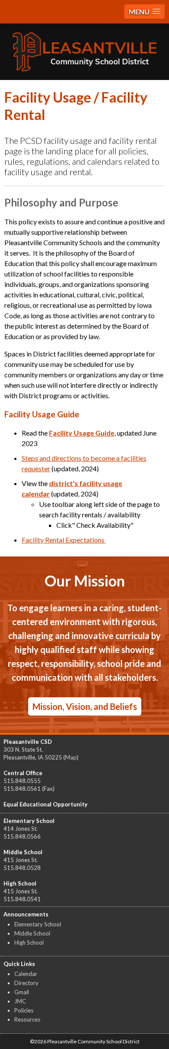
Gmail (21, 992)
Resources (27, 1019)
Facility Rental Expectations (64, 540)
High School (29, 942)
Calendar (25, 973)
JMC (20, 1001)
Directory (26, 982)
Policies (23, 1010)
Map (71, 757)
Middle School (32, 933)
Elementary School (37, 924)
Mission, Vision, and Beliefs (84, 706)
